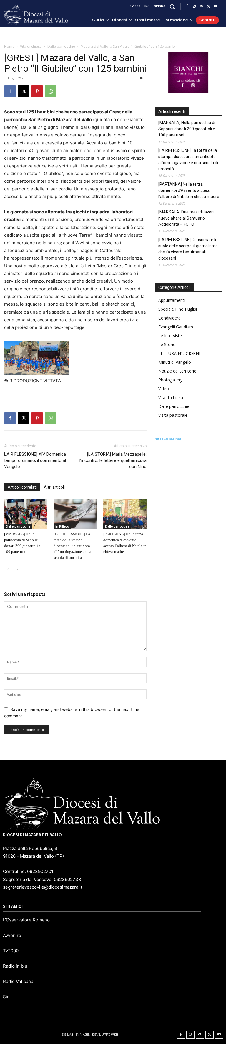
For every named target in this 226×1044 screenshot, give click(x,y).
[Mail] (201, 6)
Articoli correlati (22, 487)
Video (163, 388)
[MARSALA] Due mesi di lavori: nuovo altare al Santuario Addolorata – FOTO (186, 218)
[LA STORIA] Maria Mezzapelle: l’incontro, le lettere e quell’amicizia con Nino (113, 460)
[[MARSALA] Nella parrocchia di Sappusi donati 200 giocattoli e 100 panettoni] (25, 514)
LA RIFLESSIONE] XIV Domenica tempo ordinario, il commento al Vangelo (35, 460)
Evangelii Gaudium (175, 327)
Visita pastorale (172, 415)
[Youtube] (215, 6)
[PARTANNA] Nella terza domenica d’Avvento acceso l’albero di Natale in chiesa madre (188, 190)
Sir (6, 996)
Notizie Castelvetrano (168, 438)
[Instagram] (194, 6)
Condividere (169, 318)
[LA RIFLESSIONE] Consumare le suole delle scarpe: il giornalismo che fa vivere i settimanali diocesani (188, 249)
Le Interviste (170, 335)
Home (9, 46)
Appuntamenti (171, 300)
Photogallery (170, 380)
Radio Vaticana (18, 981)
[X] (208, 6)
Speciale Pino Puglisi (177, 309)
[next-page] (17, 569)
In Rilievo (62, 526)
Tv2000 (11, 951)
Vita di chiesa (31, 46)
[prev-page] (7, 569)
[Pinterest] (37, 91)
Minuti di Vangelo (174, 362)
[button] (172, 6)
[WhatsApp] (50, 91)
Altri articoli (54, 487)
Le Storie (166, 344)
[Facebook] (187, 6)
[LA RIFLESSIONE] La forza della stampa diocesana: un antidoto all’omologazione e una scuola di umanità (72, 546)
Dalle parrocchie (61, 46)
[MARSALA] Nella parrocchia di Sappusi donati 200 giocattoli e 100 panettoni (186, 128)
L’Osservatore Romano (26, 920)
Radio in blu (15, 966)
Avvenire (12, 935)
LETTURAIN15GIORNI (179, 353)
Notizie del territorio (177, 371)
